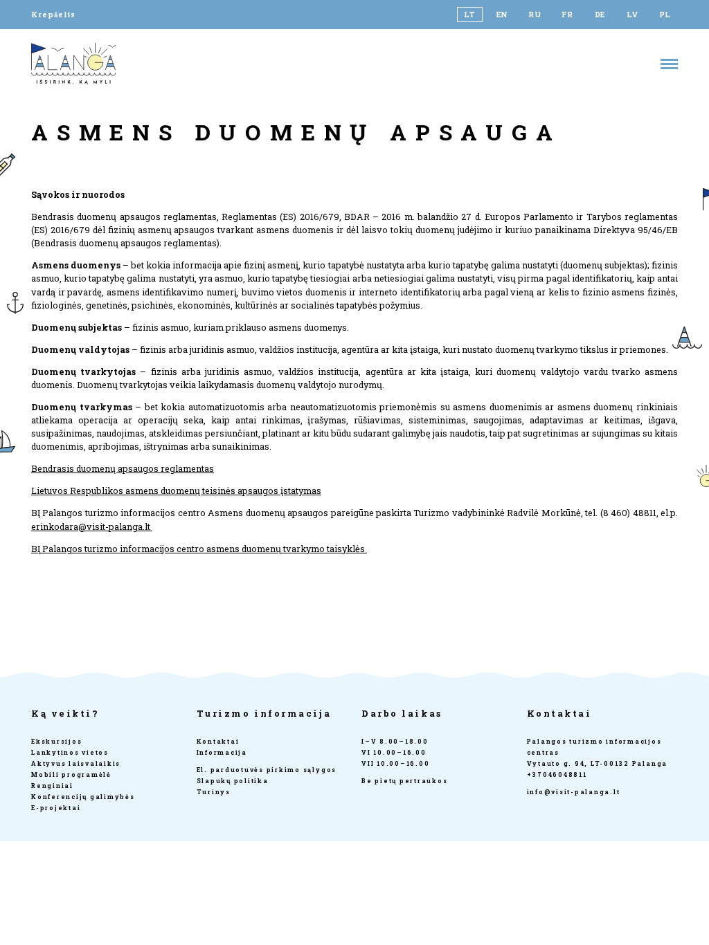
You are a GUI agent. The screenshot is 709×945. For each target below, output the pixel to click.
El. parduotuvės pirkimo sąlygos (267, 769)
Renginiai (52, 785)
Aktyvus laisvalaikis (75, 763)
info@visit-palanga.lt (573, 792)
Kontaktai (218, 741)
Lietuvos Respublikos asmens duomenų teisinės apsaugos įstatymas (176, 490)
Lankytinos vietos (70, 752)
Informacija (222, 752)
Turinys (214, 792)
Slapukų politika (233, 781)
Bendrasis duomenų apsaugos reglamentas (122, 468)
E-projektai (55, 807)
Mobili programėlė (71, 774)
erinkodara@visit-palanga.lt (91, 526)
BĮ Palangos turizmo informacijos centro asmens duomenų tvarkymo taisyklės (199, 548)
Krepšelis (53, 14)
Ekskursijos (56, 741)
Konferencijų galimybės (83, 796)
